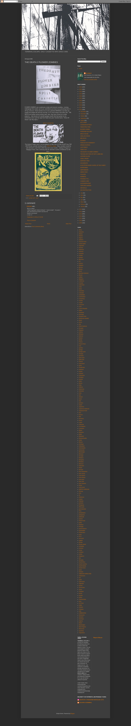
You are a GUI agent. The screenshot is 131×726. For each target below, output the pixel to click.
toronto (81, 595)
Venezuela (81, 615)
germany (81, 355)
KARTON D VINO (84, 161)
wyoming (81, 630)
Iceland (81, 379)
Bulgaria (81, 279)
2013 (80, 214)
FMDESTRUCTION (85, 127)
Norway (81, 491)
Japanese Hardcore (84, 408)
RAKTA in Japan (51, 146)
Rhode (80, 542)
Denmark (81, 314)
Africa (80, 230)
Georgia (81, 353)
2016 (80, 109)
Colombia (81, 290)
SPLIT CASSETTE (48, 123)
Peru (80, 511)
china (80, 289)
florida (80, 340)
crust (80, 306)
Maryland (81, 436)
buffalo (80, 277)
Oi (79, 495)
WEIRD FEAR (84, 172)
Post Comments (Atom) (38, 226)
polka (80, 522)
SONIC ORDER (84, 158)
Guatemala (82, 367)
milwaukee (82, 446)
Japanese (81, 406)
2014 (80, 211)
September (84, 118)
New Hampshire (83, 471)
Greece (81, 361)
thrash (80, 593)
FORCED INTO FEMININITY (87, 142)
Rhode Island (82, 544)
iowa (80, 393)
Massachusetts (83, 438)
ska (80, 558)
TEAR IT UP (83, 149)
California (81, 281)
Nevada (81, 469)
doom (80, 320)
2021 (80, 98)
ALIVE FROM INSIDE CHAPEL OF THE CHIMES (93, 165)
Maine (80, 430)
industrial (81, 391)
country (81, 300)
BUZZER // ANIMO (85, 129)
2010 (80, 220)
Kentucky (81, 418)
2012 (80, 216)
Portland (81, 524)
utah (80, 611)
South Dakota (82, 566)
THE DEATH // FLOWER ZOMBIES (89, 152)
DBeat (80, 310)
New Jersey (82, 473)
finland (80, 338)
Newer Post (28, 223)
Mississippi (82, 452)
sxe (80, 577)
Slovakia (81, 560)
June (82, 195)
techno (80, 585)
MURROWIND (84, 167)
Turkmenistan (82, 599)
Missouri (81, 454)
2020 (80, 100)
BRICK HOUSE (84, 134)
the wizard (88, 73)
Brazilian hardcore (84, 273)
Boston (81, 269)
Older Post (68, 223)
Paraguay (81, 505)
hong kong (81, 375)
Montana (81, 461)
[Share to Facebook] (46, 196)
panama (81, 503)
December (83, 111)
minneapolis (82, 448)
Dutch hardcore (83, 326)
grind (80, 365)
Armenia (81, 251)
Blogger (72, 713)
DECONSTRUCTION (85, 190)
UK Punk (81, 603)
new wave (81, 479)
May (82, 197)
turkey (80, 597)
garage (81, 349)
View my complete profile (90, 79)
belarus (81, 263)
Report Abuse (97, 637)
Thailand (81, 591)
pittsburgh (81, 516)
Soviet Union (82, 568)
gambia (81, 348)
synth (80, 579)
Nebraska (81, 465)
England (81, 330)
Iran (80, 395)
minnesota (81, 450)
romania (81, 548)
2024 (80, 91)
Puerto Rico (82, 532)
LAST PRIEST (84, 147)
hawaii (80, 371)
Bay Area (81, 259)
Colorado (81, 293)
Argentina (81, 245)
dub (80, 324)
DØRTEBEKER (84, 170)
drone (80, 322)
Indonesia (81, 389)
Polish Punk (82, 520)
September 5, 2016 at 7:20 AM (35, 217)
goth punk (81, 359)
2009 (80, 223)
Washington (82, 625)
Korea (80, 420)
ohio (80, 493)
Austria (81, 255)
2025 (80, 89)
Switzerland (82, 575)
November (83, 113)
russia (80, 550)
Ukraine (81, 607)
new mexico (82, 475)
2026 (80, 87)
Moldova (81, 457)
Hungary (81, 377)
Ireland (81, 397)
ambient (81, 239)
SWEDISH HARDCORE (85, 573)
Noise (80, 485)
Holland (81, 373)
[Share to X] (44, 196)
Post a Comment (31, 220)
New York (81, 481)
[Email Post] (37, 195)
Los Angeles (82, 426)
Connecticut (82, 296)
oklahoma (81, 497)
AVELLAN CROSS (85, 136)
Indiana (81, 387)
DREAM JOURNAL (85, 145)
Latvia (80, 422)
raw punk (81, 538)
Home (48, 223)
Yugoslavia (82, 632)
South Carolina (83, 564)
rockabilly (81, 546)
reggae (81, 540)
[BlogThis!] (42, 196)
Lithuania (81, 424)
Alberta (81, 235)
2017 (80, 107)
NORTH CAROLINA (84, 489)
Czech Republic (83, 308)
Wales (80, 623)
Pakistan (81, 501)
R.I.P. (80, 536)
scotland (81, 552)
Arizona (81, 247)
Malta (80, 434)
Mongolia (81, 460)
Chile (80, 287)
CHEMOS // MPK (84, 181)
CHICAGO (81, 285)
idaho (80, 381)
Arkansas (81, 249)
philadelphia (82, 513)
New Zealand (82, 483)
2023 (80, 93)
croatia (80, 302)
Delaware (81, 312)
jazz (80, 412)
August (82, 120)
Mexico (81, 442)
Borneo (81, 267)
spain (80, 570)
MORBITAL (83, 176)
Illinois (80, 383)
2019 (80, 102)
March (82, 202)
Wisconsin (81, 628)
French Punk (82, 344)
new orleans (82, 477)
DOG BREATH (84, 163)
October (83, 116)
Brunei (80, 275)
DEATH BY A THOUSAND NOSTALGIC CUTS (92, 699)
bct (79, 261)
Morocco (81, 463)
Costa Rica (82, 298)
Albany (81, 234)
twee (80, 601)
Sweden (81, 571)
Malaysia (81, 432)
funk (80, 346)
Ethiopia (81, 334)
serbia (80, 554)
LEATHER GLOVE (85, 156)
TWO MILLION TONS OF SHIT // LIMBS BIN (91, 154)
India (80, 385)
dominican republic (84, 318)
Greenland (81, 363)
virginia (81, 621)
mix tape (81, 456)
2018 (80, 105)
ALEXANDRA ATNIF (85, 183)
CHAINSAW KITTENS (86, 124)
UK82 (80, 605)
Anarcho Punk (82, 241)
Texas (80, 589)
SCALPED (83, 174)
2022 (80, 96)
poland (81, 518)
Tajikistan (81, 583)
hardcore (81, 369)
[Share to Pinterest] (48, 196)
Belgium (81, 265)
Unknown (29, 206)
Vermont (81, 617)
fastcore (81, 336)
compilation (82, 294)
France (81, 342)
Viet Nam (81, 619)
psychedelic (82, 530)
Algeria (81, 237)
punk (80, 534)
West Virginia (82, 627)
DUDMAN (83, 140)
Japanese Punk (83, 410)
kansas (81, 414)
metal (80, 440)
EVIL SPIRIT (83, 122)
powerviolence (83, 528)
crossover (81, 304)
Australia (81, 253)
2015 (80, 209)
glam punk (81, 357)
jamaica (81, 403)
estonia (81, 332)
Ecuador (81, 328)
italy (80, 401)
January (83, 206)
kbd (80, 416)
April (82, 199)
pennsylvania (82, 509)
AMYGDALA (83, 188)
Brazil (80, 271)
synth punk (82, 581)
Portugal (81, 526)
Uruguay (81, 609)
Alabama (81, 232)
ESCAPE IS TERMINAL (86, 702)
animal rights (82, 243)
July (82, 193)
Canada (81, 283)
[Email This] (40, 196)
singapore (81, 556)
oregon (81, 499)
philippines (82, 515)
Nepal (80, 467)
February (83, 204)
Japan (37, 198)
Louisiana (81, 428)
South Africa (82, 562)
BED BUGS (83, 138)
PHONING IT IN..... (85, 179)
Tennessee (82, 587)
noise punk (82, 487)
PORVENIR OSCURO (86, 131)
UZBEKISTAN (82, 613)
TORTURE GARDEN (85, 185)
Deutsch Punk (82, 316)
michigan (81, 444)
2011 (80, 218)
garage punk (32, 198)
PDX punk (81, 507)
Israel (80, 399)
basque (81, 257)
